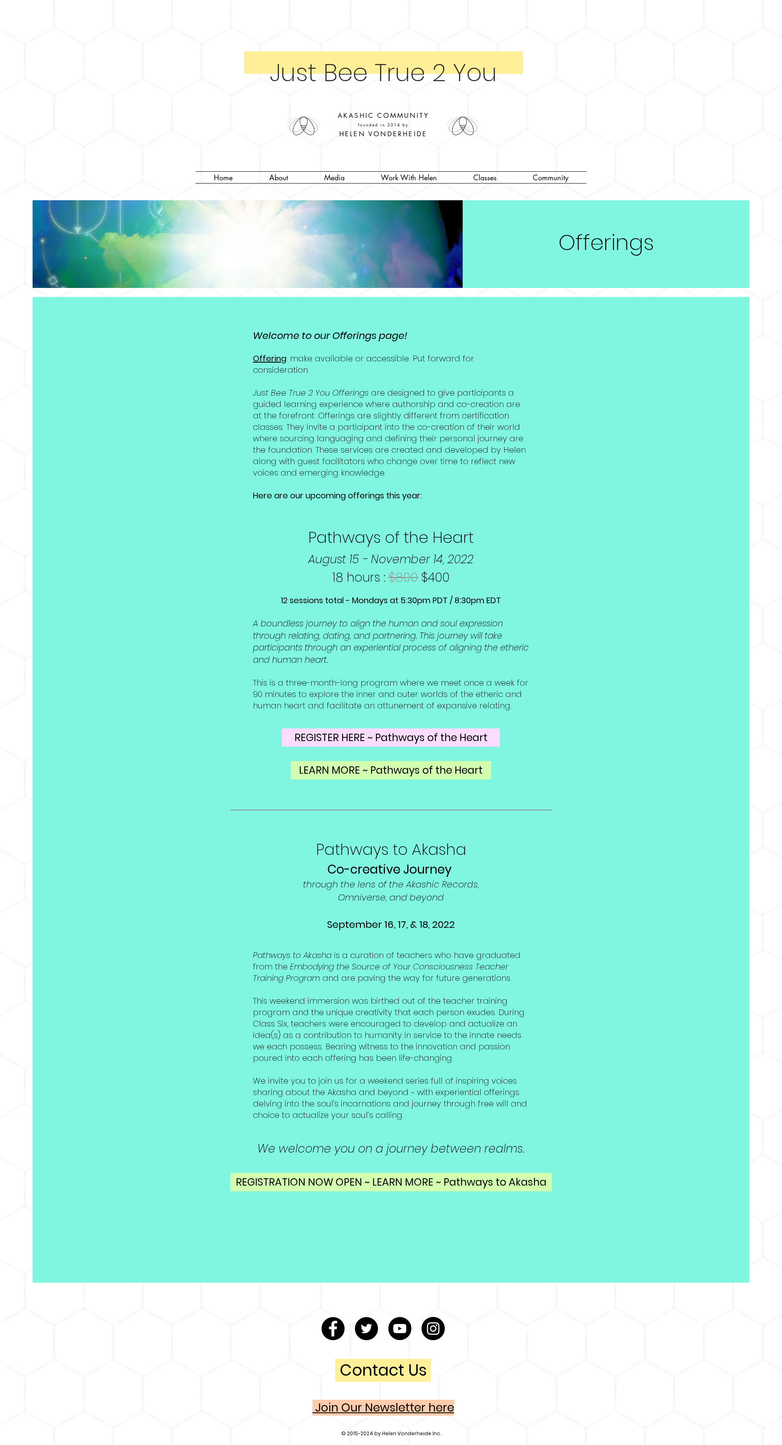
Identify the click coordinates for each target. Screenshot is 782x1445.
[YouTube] (399, 1328)
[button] (278, 177)
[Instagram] (433, 1328)
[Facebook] (333, 1328)
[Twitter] (366, 1328)
